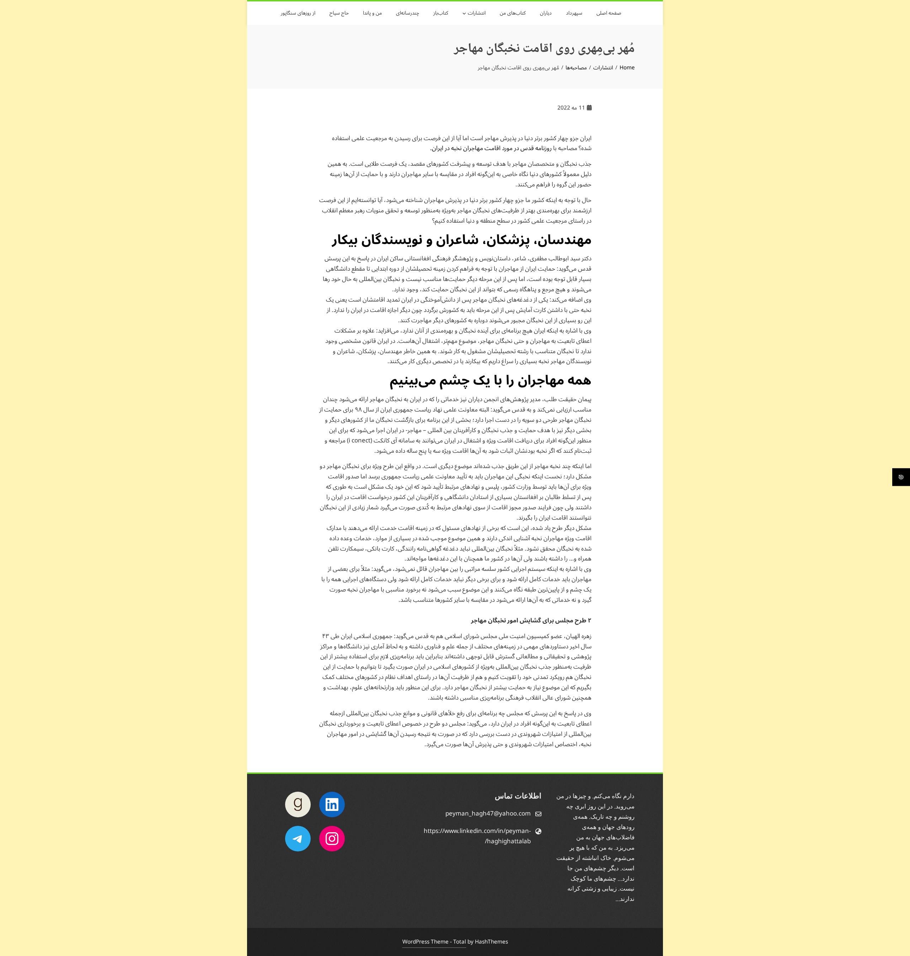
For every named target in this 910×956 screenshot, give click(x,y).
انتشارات (477, 13)
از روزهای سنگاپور (298, 13)
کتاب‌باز (440, 13)
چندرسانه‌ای (407, 13)
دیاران (546, 13)
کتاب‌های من (513, 13)
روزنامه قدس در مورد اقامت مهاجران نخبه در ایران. (491, 148)
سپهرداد (574, 13)
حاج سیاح (339, 13)
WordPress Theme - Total (434, 941)
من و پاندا (372, 13)
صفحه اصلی (608, 13)
